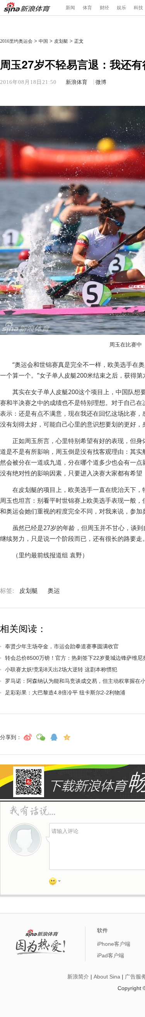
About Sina (107, 977)
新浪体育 (27, 7)
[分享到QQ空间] (67, 737)
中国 (43, 41)
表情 (57, 883)
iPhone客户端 (113, 944)
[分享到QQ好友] (54, 737)
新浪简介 (78, 977)
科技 (138, 7)
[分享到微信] (40, 737)
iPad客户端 (110, 955)
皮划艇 (61, 41)
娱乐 (121, 7)
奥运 (54, 590)
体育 (87, 7)
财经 (104, 7)
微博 (101, 82)
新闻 (70, 7)
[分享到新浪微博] (27, 737)
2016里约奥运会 (16, 41)
